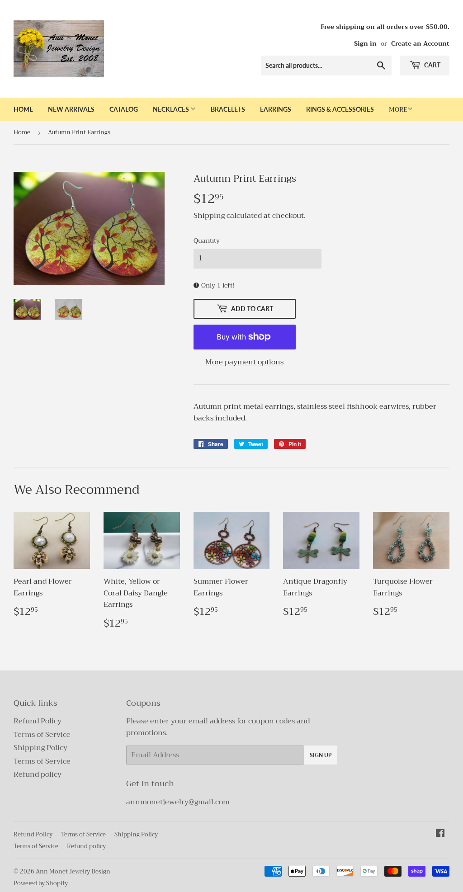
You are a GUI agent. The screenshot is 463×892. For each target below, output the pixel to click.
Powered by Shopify (41, 883)
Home (23, 109)
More (398, 109)
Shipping (209, 215)
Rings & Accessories (340, 109)
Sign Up (320, 755)
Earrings (275, 109)
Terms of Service (42, 734)
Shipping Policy (40, 747)
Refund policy (37, 774)
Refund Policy (37, 721)
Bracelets (228, 109)
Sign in (365, 43)
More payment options (244, 362)
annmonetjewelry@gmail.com (178, 802)
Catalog (123, 109)
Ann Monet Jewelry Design (73, 871)
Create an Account (420, 43)
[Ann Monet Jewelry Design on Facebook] (440, 834)
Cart (431, 65)
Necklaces (171, 109)
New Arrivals (71, 109)
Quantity (207, 240)
